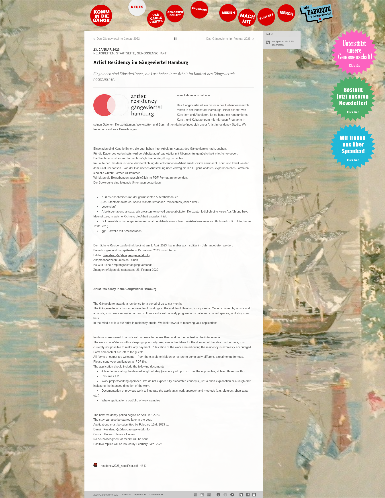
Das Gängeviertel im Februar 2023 (228, 38)
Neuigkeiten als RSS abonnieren (283, 43)
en (195, 495)
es (208, 495)
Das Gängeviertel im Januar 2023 (118, 38)
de (202, 495)
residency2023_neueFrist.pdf (119, 465)
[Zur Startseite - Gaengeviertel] (101, 25)
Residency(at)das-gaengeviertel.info (126, 255)
